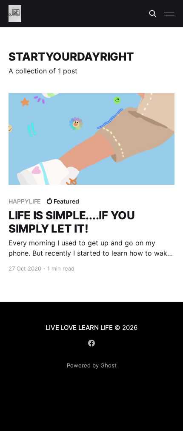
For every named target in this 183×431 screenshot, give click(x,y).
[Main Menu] (169, 13)
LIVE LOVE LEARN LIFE (79, 327)
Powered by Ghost (92, 365)
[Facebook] (91, 343)
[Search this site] (153, 13)
